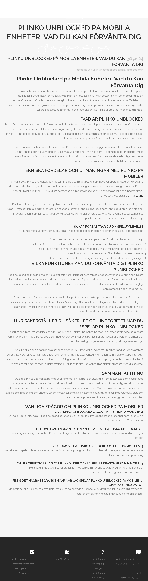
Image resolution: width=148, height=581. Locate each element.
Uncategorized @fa (111, 69)
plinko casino (135, 195)
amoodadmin (135, 69)
